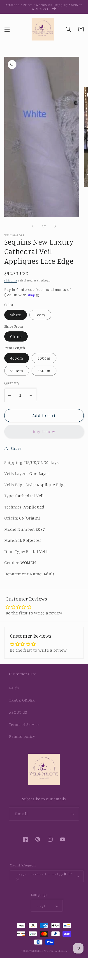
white (15, 315)
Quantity (12, 383)
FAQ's (14, 688)
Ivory (40, 315)
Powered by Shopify (55, 950)
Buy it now (44, 431)
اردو (41, 906)
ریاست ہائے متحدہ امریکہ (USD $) (44, 876)
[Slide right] (55, 226)
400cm (16, 358)
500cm (16, 370)
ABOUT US (18, 712)
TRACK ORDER (22, 700)
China (16, 336)
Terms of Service (24, 724)
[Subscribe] (72, 813)
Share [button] (16, 448)
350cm (44, 370)
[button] (7, 29)
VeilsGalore (36, 950)
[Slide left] (33, 226)
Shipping (10, 280)
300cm (44, 358)
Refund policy (22, 736)
